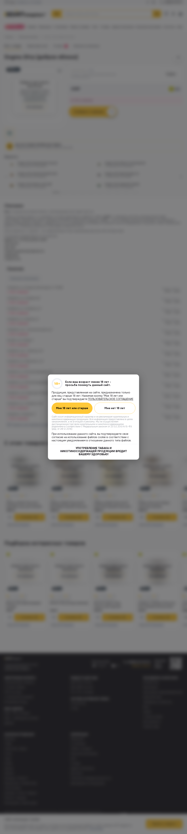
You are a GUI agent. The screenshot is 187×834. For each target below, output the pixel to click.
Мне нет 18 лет (114, 408)
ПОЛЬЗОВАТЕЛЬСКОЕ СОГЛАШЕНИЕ (110, 399)
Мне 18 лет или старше (72, 408)
